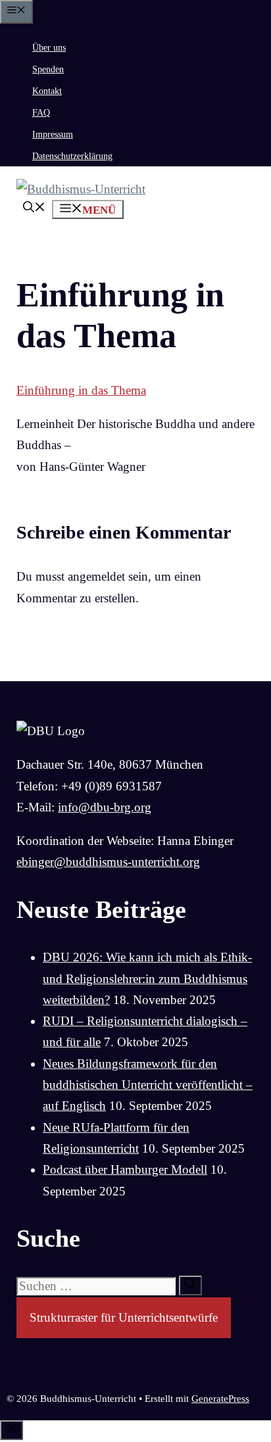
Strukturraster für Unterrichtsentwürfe (124, 1317)
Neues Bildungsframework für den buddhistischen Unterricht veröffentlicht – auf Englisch (148, 1085)
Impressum (52, 134)
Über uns (49, 48)
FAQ (41, 113)
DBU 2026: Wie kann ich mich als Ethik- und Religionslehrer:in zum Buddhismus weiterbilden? (147, 978)
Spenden (48, 69)
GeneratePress (220, 1398)
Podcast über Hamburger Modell (125, 1169)
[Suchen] (190, 1285)
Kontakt (47, 91)
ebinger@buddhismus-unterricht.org (108, 862)
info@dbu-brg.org (104, 807)
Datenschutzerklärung (72, 156)
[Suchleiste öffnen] (34, 209)
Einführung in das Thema (81, 390)
